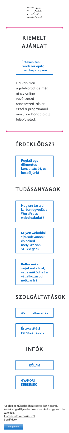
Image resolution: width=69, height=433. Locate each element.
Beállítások (10, 419)
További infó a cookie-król (19, 416)
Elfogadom (13, 426)
